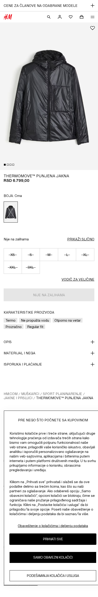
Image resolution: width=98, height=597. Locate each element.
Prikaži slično (80, 239)
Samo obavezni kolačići (53, 557)
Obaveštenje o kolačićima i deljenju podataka (53, 526)
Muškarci (30, 394)
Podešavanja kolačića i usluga (53, 576)
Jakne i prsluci (18, 398)
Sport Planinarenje (62, 394)
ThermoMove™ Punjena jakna (64, 398)
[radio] (11, 212)
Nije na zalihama (16, 239)
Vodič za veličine (78, 279)
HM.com (11, 394)
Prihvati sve (53, 539)
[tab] (5, 165)
